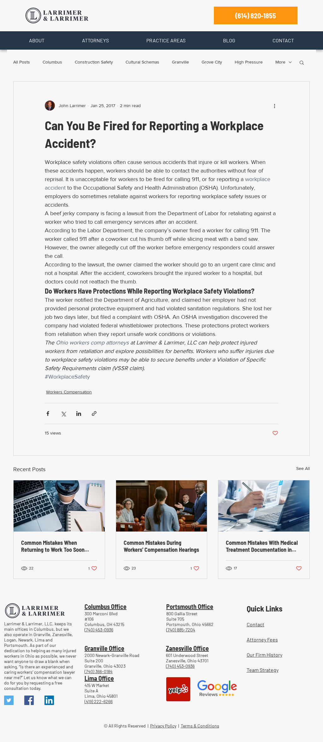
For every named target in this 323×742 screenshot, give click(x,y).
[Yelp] (178, 689)
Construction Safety (94, 61)
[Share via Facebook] (48, 414)
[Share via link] (94, 414)
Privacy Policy (163, 725)
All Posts (21, 61)
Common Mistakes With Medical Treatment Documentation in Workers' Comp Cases (262, 546)
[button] (36, 40)
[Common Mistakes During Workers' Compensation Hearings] (161, 506)
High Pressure (249, 61)
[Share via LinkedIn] (79, 414)
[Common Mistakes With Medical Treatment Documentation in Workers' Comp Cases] (263, 506)
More (280, 61)
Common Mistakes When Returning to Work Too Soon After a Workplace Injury (53, 546)
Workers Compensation (69, 391)
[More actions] (274, 105)
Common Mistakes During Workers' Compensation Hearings (161, 546)
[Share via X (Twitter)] (63, 414)
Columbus (52, 61)
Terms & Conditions (200, 725)
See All (303, 468)
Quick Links (264, 608)
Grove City (212, 61)
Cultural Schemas (142, 61)
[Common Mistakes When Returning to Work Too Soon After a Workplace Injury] (59, 506)
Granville (180, 61)
